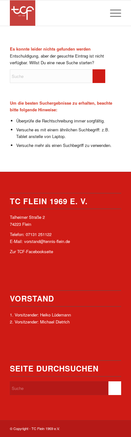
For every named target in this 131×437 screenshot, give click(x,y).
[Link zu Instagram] (116, 428)
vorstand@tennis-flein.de (47, 241)
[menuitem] (112, 13)
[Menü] (112, 13)
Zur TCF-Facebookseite (31, 251)
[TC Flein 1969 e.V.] (54, 13)
